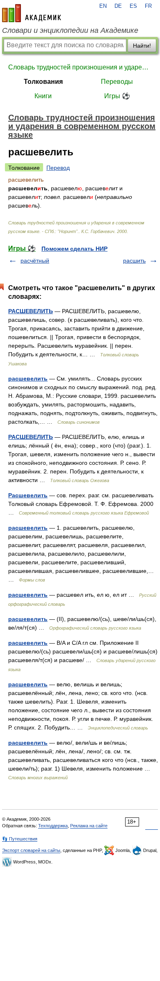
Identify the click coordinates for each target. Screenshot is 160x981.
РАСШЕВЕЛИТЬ (30, 311)
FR (148, 6)
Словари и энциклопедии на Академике (70, 30)
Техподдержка (53, 825)
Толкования (43, 81)
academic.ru (31, 13)
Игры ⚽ (117, 95)
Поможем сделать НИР (74, 248)
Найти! (142, 45)
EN (103, 6)
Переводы (117, 81)
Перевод (58, 167)
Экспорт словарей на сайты (31, 850)
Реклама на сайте (88, 825)
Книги (43, 95)
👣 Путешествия (19, 838)
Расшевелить (28, 495)
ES (133, 6)
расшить (134, 260)
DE (118, 6)
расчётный (35, 260)
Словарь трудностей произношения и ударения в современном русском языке (80, 67)
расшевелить (28, 378)
